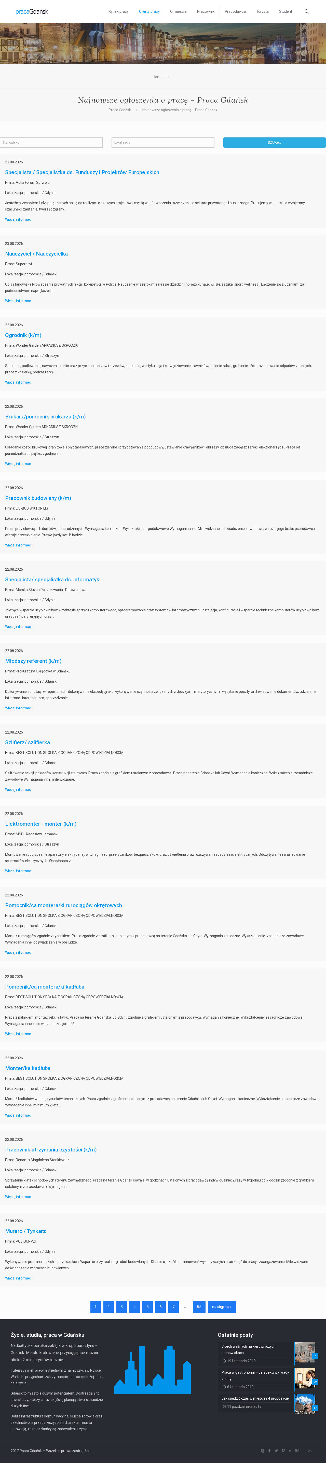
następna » (222, 1306)
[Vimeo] (283, 1450)
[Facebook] (269, 1450)
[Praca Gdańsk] (32, 11)
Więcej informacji (18, 219)
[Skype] (262, 1450)
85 (199, 1306)
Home (157, 77)
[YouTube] (290, 1450)
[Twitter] (276, 1450)
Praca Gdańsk (120, 110)
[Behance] (297, 1450)
